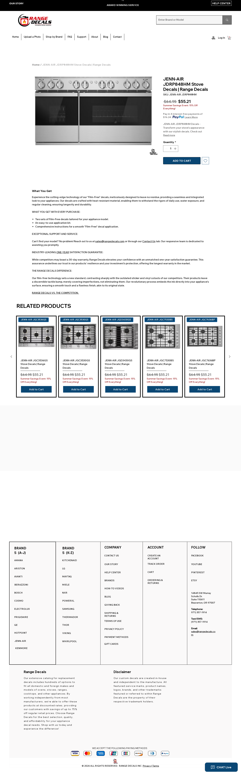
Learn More (191, 117)
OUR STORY (16, 3)
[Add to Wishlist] (205, 160)
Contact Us (148, 241)
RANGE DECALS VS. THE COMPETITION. (55, 292)
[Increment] (175, 148)
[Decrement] (166, 148)
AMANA (18, 560)
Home (36, 64)
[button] (82, 37)
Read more (169, 135)
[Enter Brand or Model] (226, 20)
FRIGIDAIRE (21, 617)
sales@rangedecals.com (109, 241)
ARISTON (19, 568)
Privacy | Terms (151, 765)
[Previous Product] (11, 357)
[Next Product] (230, 357)
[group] (120, 356)
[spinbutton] (170, 148)
